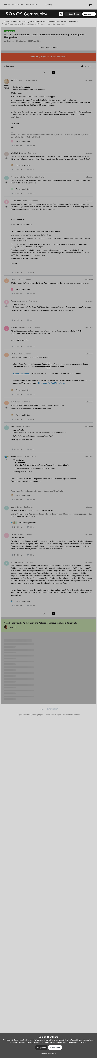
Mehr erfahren (17, 4)
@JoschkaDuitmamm (19, 357)
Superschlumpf (16, 456)
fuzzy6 (13, 507)
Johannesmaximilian (18, 177)
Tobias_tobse (16, 201)
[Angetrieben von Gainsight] (48, 710)
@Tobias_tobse (16, 93)
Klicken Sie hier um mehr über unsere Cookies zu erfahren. (66, 1042)
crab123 (14, 534)
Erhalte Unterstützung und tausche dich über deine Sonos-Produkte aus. (40, 21)
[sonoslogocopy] (48, 5)
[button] (2, 14)
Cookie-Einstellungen (53, 714)
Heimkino (72, 21)
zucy (12, 402)
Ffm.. (13, 426)
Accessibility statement (71, 714)
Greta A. (14, 279)
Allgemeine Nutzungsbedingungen (30, 714)
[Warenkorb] (90, 5)
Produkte (7, 4)
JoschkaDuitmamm (18, 327)
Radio (34, 4)
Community (6, 21)
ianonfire (14, 562)
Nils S (13, 80)
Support (28, 4)
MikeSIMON (15, 153)
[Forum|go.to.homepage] (26, 14)
